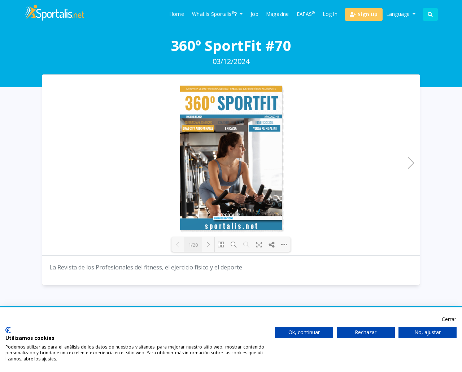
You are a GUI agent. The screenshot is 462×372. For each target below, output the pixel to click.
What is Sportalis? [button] (215, 13)
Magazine (277, 13)
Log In (330, 13)
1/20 (193, 245)
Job (254, 13)
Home (177, 13)
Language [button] (399, 13)
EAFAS (306, 13)
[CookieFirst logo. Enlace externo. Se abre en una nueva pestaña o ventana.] (8, 330)
